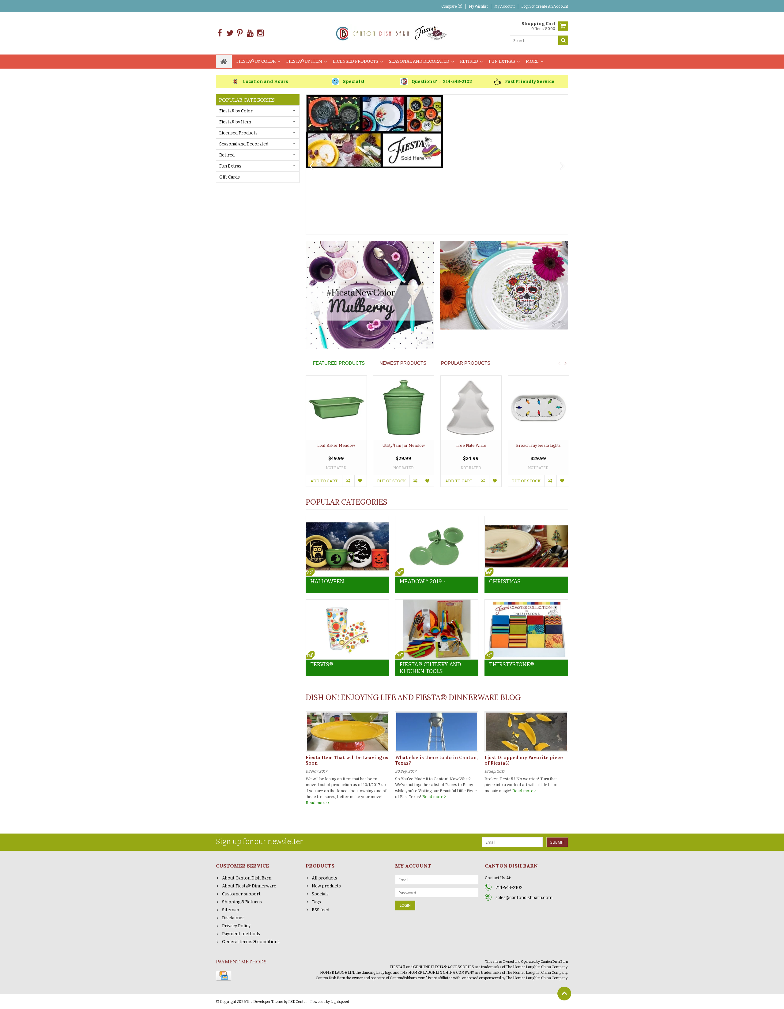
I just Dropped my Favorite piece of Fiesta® (523, 760)
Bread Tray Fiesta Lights (538, 445)
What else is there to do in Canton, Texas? (436, 760)
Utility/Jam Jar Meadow (403, 445)
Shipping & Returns (242, 902)
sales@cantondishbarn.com (524, 897)
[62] (526, 602)
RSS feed (320, 910)
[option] (336, 434)
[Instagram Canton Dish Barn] (260, 33)
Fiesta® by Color (256, 61)
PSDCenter (297, 1002)
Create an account (552, 6)
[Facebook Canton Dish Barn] (220, 33)
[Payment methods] (223, 976)
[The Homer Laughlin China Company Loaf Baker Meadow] (336, 408)
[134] (347, 602)
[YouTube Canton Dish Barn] (250, 33)
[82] (347, 519)
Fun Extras (502, 61)
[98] (436, 519)
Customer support (241, 894)
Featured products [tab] (339, 363)
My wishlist (478, 6)
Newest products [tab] (402, 363)
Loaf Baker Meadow (336, 445)
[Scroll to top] (564, 993)
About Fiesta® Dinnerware (249, 886)
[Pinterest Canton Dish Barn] (240, 33)
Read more (317, 802)
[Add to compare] (348, 481)
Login (526, 6)
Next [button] (565, 363)
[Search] (563, 40)
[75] (436, 602)
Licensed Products (355, 61)
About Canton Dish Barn (246, 878)
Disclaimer (233, 918)
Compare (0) (451, 6)
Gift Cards (229, 177)
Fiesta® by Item (304, 61)
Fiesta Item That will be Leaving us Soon (347, 760)
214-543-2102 (509, 887)
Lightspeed (339, 1002)
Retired (469, 61)
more (532, 61)
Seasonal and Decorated (419, 61)
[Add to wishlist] (360, 481)
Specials (320, 894)
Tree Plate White (471, 445)
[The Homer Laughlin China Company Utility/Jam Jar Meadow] (403, 408)
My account (504, 6)
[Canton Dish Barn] (392, 33)
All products (324, 878)
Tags (316, 902)
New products (326, 886)
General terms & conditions (251, 941)
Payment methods (241, 933)
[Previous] (311, 166)
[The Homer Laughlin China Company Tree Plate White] (471, 408)
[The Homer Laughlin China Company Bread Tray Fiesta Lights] (538, 408)
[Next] (562, 166)
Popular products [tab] (465, 363)
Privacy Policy (236, 925)
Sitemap (230, 910)
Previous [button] (559, 363)
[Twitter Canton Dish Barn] (230, 33)
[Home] (224, 61)
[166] (526, 519)
